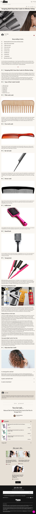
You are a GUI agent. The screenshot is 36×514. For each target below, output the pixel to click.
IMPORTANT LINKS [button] (5, 497)
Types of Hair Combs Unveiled (9, 43)
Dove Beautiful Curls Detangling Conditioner (14, 328)
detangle (26, 73)
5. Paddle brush (6, 52)
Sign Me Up (30, 492)
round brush (20, 253)
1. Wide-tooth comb (7, 45)
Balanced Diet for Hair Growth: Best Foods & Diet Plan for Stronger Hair (18, 411)
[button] (28, 6)
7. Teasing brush (6, 56)
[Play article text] (32, 6)
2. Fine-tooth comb (7, 47)
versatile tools (11, 315)
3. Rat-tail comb (6, 48)
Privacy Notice (23, 495)
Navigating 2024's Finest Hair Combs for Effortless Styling (13, 41)
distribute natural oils (15, 78)
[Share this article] (14, 403)
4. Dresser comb (6, 50)
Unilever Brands (12, 495)
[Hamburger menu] (1, 2)
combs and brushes (22, 64)
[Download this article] (30, 6)
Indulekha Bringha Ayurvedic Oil (17, 321)
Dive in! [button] (17, 482)
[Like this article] (26, 6)
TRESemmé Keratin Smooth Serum (15, 332)
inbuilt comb (7, 327)
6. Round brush (6, 54)
